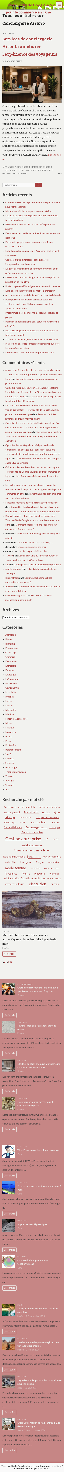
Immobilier (11, 692)
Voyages (9, 33)
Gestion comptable (32, 832)
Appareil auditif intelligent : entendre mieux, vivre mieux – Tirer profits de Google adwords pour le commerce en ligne (33, 374)
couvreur (55, 822)
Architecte (31, 812)
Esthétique (10, 674)
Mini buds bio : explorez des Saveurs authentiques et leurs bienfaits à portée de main (29, 939)
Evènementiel (12, 679)
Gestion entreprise (23, 838)
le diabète (10, 862)
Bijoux (8, 639)
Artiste (46, 812)
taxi (43, 878)
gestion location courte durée (37, 170)
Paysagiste (11, 873)
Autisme (9, 586)
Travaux (9, 776)
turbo (49, 878)
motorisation (35, 868)
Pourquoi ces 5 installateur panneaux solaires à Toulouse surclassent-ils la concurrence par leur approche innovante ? (29, 304)
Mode (8, 723)
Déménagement (36, 827)
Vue (7, 789)
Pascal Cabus (15, 61)
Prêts (8, 740)
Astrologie (10, 634)
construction (38, 822)
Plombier (54, 873)
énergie (55, 883)
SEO (7, 564)
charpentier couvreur (47, 817)
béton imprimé (25, 817)
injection (56, 839)
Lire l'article (9, 1015)
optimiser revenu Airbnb (15, 174)
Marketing (10, 709)
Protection (10, 745)
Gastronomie (12, 687)
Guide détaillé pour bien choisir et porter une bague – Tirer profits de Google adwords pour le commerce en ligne (32, 471)
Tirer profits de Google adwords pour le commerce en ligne (31, 1466)
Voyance (9, 785)
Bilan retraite (12, 577)
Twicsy (9, 555)
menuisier (53, 862)
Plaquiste (39, 873)
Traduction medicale (15, 771)
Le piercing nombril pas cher (32, 546)
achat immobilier (27, 807)
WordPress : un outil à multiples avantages (38, 1150)
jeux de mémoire (52, 856)
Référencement (13, 749)
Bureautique (11, 648)
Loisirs (8, 701)
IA (47, 839)
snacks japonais (13, 568)
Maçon (40, 862)
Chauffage (10, 652)
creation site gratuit (15, 595)
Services (9, 762)
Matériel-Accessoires (16, 718)
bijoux (56, 812)
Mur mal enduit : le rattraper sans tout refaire (28, 211)
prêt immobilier (11, 878)
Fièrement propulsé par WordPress (32, 1468)
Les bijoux (25, 862)
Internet (9, 696)
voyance (56, 878)
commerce (23, 822)
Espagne (9, 670)
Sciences (9, 758)
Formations (11, 683)
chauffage (10, 822)
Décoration (11, 661)
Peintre (26, 873)
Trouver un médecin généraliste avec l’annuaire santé (31, 339)
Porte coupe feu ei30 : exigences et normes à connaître (32, 286)
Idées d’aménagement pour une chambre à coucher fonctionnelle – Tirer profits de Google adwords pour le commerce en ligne (33, 489)
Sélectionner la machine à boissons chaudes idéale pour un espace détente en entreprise (33, 436)
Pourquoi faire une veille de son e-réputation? (38, 564)
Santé (8, 754)
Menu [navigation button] (59, 4)
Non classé (11, 732)
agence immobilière (49, 807)
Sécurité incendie (30, 878)
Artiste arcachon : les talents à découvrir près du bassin (33, 295)
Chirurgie (10, 656)
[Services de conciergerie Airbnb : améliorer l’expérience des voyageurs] (32, 84)
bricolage (10, 817)
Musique (9, 727)
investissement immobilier (32, 850)
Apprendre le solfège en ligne (32, 1224)
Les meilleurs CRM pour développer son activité (29, 352)
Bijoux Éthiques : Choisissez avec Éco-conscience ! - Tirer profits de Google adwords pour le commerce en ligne (32, 520)
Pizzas (8, 736)
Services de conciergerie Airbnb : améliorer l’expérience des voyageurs (29, 47)
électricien (37, 884)
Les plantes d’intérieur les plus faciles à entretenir (30, 290)
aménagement (12, 812)
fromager (54, 827)
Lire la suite (9, 1331)
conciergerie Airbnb (27, 167)
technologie (11, 767)
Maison (9, 705)
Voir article (9, 954)
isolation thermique (14, 856)
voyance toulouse (14, 883)
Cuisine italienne (13, 827)
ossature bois (51, 867)
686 (10, 961)
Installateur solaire (32, 845)
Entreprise (10, 665)
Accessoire (10, 807)
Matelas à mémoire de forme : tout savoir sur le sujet (31, 502)
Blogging (10, 643)
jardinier (34, 856)
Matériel (9, 714)
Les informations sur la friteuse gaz (35, 542)
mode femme (15, 868)
